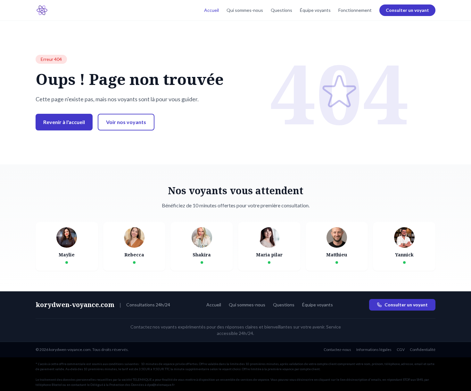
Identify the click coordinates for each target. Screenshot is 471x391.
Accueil (211, 10)
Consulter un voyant (407, 10)
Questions (281, 10)
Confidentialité (422, 349)
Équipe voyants (315, 10)
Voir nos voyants (126, 122)
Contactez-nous (337, 349)
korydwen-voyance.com (75, 304)
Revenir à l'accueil (64, 122)
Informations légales (374, 349)
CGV (401, 349)
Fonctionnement (355, 10)
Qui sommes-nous (245, 10)
